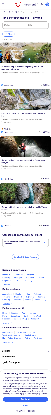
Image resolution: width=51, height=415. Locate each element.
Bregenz (30, 275)
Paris (4, 316)
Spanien (41, 297)
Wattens (19, 275)
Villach (41, 277)
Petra (27, 338)
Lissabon (6, 319)
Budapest (34, 319)
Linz (17, 280)
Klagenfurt (7, 280)
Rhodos (14, 313)
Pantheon (38, 338)
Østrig (14, 12)
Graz (25, 280)
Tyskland (6, 297)
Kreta (4, 313)
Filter (10, 34)
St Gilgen (18, 277)
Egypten (30, 297)
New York (37, 316)
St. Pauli (33, 332)
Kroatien (17, 299)
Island (28, 299)
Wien (16, 319)
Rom (24, 313)
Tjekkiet (37, 294)
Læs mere (6, 284)
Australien (7, 294)
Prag (24, 319)
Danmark (18, 297)
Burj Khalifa (7, 332)
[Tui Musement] (25, 4)
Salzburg (6, 277)
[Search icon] (38, 4)
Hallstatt (30, 277)
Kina (28, 294)
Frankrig (6, 299)
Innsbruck (6, 275)
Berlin (26, 316)
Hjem (5, 12)
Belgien (18, 294)
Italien (37, 299)
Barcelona (15, 316)
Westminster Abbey (11, 335)
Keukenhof (21, 332)
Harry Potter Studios (11, 338)
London (33, 313)
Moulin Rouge (30, 335)
